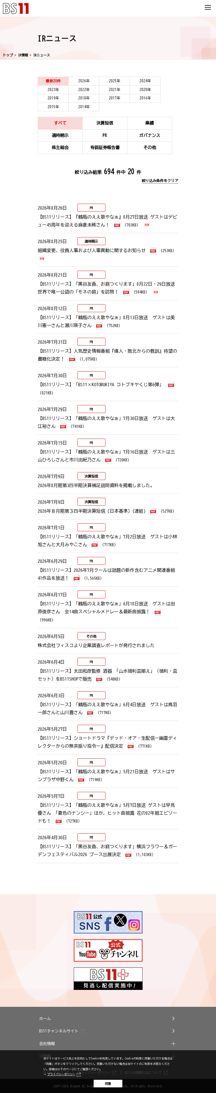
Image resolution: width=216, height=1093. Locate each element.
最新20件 (53, 81)
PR (105, 135)
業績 (149, 123)
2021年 (114, 90)
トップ (8, 55)
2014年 (84, 107)
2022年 (84, 90)
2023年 (53, 90)
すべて (60, 123)
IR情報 (23, 55)
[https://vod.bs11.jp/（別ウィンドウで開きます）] (108, 978)
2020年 (145, 90)
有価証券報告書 (105, 147)
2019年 (53, 98)
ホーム (45, 1019)
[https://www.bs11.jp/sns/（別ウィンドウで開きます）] (108, 922)
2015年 (53, 107)
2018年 (84, 98)
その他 (149, 147)
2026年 (84, 81)
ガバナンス (149, 135)
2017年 (114, 98)
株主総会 (60, 147)
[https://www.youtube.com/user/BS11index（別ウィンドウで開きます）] (108, 950)
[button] (108, 1043)
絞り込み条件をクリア (160, 181)
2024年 (145, 81)
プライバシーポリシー (61, 1074)
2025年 (114, 81)
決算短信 (104, 123)
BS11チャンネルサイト (58, 1031)
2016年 (145, 98)
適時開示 (60, 135)
